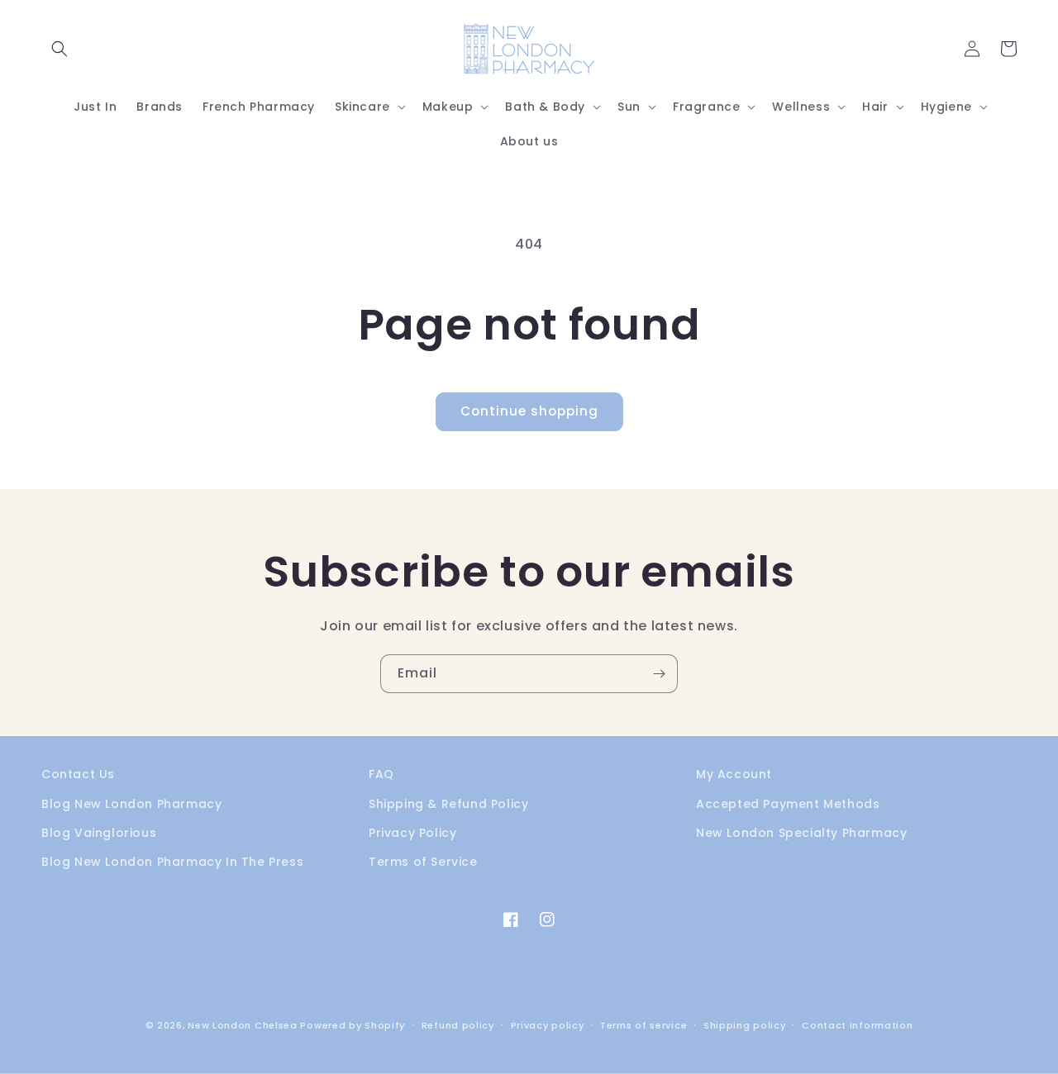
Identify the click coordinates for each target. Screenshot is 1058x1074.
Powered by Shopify (352, 1025)
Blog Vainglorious (98, 833)
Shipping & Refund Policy (448, 804)
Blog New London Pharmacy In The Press (172, 861)
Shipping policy (744, 1025)
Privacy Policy (412, 833)
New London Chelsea (243, 1025)
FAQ (381, 774)
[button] (59, 49)
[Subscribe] (659, 673)
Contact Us (78, 774)
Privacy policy (547, 1025)
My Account (734, 774)
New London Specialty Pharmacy (801, 833)
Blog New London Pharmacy (131, 804)
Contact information (857, 1025)
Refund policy (458, 1025)
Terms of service (643, 1025)
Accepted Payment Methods (787, 804)
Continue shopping (529, 411)
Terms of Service (423, 861)
